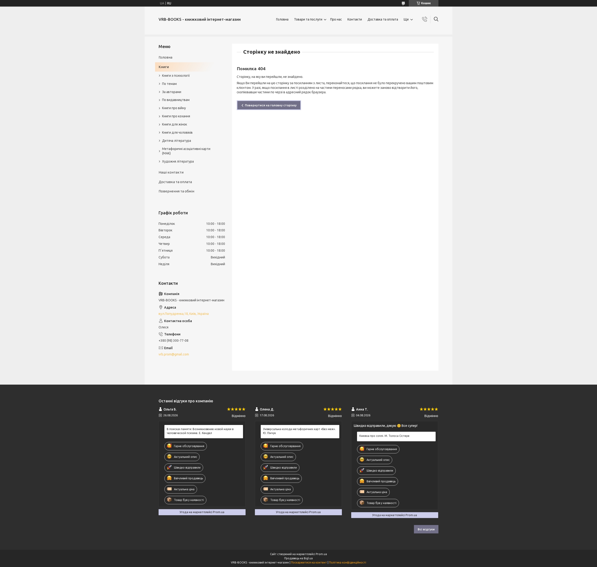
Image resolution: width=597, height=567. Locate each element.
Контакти (354, 19)
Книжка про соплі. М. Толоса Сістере (384, 435)
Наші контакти (171, 172)
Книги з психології (176, 75)
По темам (169, 84)
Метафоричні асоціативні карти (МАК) (186, 151)
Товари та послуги (308, 19)
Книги (164, 67)
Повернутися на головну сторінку (271, 105)
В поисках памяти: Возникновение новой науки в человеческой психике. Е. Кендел (200, 431)
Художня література (178, 161)
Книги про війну (174, 108)
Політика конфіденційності (347, 562)
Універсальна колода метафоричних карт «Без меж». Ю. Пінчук (299, 431)
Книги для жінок (174, 124)
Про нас (336, 19)
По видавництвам (176, 100)
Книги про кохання (176, 116)
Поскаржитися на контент (309, 562)
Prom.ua (321, 554)
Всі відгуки (426, 529)
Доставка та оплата (383, 19)
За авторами (171, 92)
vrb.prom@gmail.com (174, 354)
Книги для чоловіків (177, 132)
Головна (282, 19)
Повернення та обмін (176, 191)
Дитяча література (176, 141)
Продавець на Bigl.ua (298, 558)
